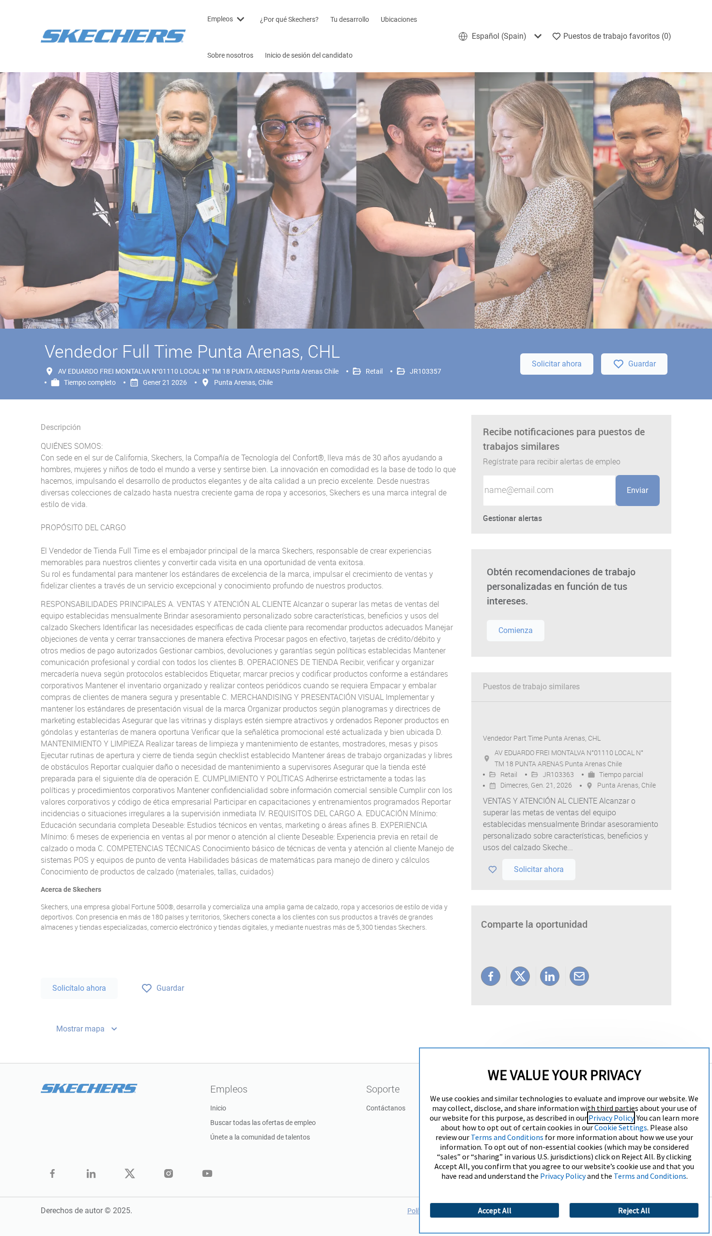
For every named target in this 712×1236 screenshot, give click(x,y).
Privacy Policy (611, 1118)
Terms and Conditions (507, 1137)
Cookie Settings (620, 1127)
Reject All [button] (634, 1210)
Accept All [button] (494, 1210)
